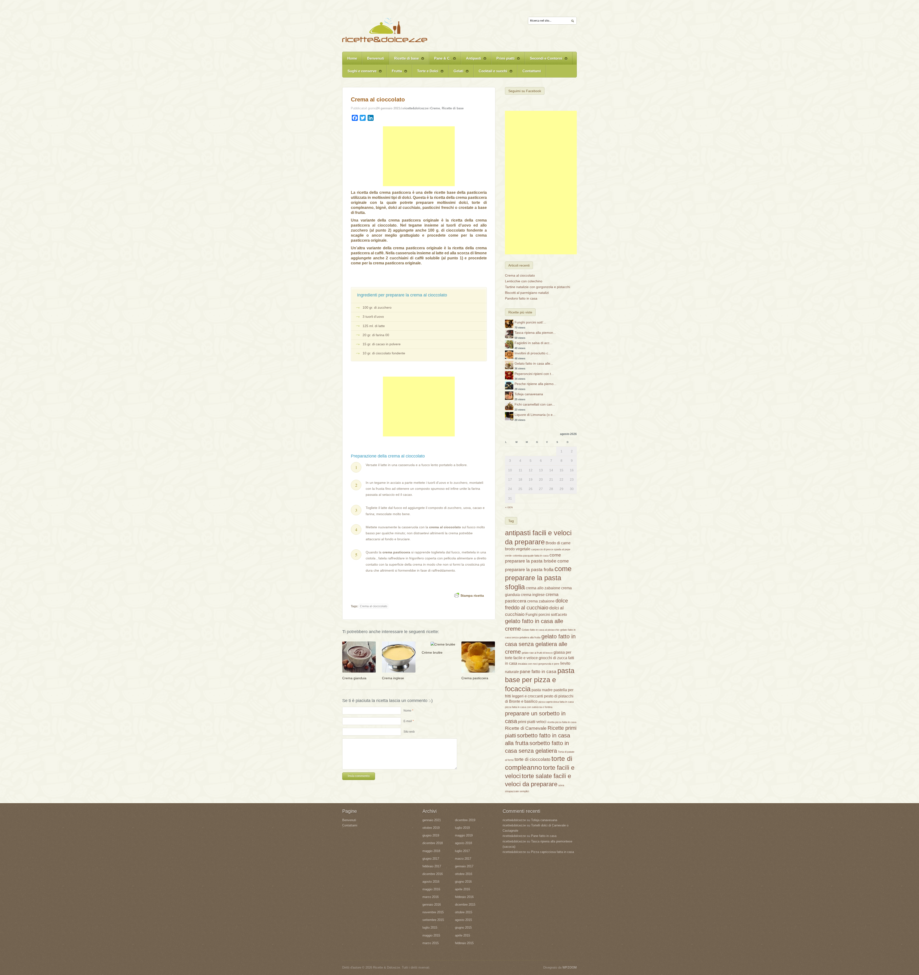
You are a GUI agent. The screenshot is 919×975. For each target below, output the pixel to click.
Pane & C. (440, 60)
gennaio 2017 (464, 866)
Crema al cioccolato (378, 99)
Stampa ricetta (472, 595)
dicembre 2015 (465, 904)
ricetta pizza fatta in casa (561, 722)
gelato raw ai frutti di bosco (537, 652)
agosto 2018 (463, 843)
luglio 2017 (462, 851)
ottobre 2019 (431, 828)
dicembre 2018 (432, 843)
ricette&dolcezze (415, 108)
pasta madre (542, 690)
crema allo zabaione (543, 588)
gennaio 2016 (431, 904)
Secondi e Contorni (543, 60)
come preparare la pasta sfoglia (538, 578)
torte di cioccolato (532, 759)
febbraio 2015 (464, 943)
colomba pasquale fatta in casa (531, 555)
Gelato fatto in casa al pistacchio (540, 629)
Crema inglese (393, 678)
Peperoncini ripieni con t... (534, 374)
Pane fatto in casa (543, 836)
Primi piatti (503, 60)
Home (352, 58)
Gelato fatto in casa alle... (534, 363)
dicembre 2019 (465, 820)
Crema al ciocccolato (373, 606)
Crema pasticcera (474, 678)
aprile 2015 (462, 935)
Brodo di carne (558, 543)
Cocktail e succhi (490, 73)
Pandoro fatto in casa (521, 298)
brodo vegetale (517, 549)
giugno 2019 (430, 835)
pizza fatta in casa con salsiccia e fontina (528, 707)
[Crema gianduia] (359, 656)
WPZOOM (569, 967)
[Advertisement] (419, 156)
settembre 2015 (433, 920)
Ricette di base (404, 60)
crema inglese (533, 595)
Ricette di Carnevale (526, 728)
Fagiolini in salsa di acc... (533, 343)
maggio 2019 (464, 835)
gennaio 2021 (431, 820)
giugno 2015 (463, 927)
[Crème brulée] (443, 644)
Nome (407, 710)
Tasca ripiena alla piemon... (535, 332)
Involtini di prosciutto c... (533, 353)
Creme (435, 108)
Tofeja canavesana (529, 394)
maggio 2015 (431, 935)
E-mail (407, 721)
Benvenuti (375, 58)
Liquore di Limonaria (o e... (535, 415)
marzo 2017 (463, 858)
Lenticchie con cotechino (523, 281)
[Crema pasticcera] (478, 656)
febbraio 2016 (464, 897)
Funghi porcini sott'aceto (546, 615)
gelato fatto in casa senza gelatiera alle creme (540, 644)
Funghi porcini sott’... (530, 322)
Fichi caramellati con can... (535, 404)
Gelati (455, 73)
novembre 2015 (433, 912)
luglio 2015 (429, 927)
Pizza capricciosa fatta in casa (552, 852)
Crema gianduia (354, 678)
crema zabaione (541, 601)
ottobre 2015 (463, 912)
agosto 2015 (463, 920)
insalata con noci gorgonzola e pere (538, 663)
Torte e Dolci (425, 73)
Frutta (394, 73)
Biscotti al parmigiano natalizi (527, 293)
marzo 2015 (430, 943)
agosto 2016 (430, 881)
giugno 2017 (430, 858)
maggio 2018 (431, 851)
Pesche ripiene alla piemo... (535, 384)
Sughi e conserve (359, 73)
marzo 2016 (430, 897)
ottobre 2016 (463, 874)
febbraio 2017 (431, 866)
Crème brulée (432, 652)
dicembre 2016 (432, 874)
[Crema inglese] (398, 656)
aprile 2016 (462, 889)
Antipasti (471, 60)
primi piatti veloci (532, 722)
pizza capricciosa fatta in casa (556, 701)
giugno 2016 (463, 881)
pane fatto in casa (538, 671)
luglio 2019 (462, 828)
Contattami (531, 71)
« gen (509, 507)
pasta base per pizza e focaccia (539, 680)
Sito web (409, 731)
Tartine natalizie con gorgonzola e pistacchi (537, 287)
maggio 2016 (431, 889)
